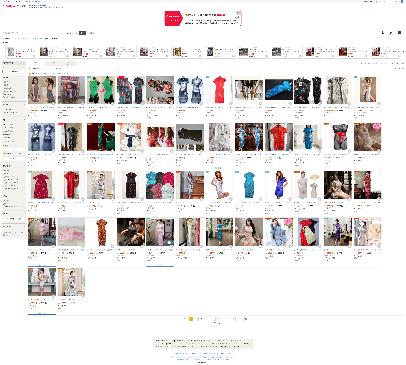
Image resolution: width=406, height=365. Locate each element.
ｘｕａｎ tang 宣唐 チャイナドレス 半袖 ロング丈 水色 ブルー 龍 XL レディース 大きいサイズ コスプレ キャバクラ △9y (249, 203)
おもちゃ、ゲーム (211, 341)
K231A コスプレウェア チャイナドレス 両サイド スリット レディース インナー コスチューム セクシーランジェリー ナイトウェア (42, 107)
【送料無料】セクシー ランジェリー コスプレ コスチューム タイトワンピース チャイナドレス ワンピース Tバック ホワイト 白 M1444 (367, 154)
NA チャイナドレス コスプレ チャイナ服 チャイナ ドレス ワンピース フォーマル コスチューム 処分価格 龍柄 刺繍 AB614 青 (279, 203)
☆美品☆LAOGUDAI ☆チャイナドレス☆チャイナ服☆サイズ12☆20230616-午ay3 (279, 154)
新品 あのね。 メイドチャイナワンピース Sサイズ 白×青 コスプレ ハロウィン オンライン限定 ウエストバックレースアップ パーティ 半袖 (131, 154)
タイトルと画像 (71, 68)
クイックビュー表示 (79, 68)
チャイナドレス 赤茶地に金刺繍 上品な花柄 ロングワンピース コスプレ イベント (101, 250)
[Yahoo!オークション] (15, 5)
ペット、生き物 (243, 344)
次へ (402, 52)
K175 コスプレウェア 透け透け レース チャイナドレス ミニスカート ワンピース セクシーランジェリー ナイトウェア (249, 250)
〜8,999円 (8, 131)
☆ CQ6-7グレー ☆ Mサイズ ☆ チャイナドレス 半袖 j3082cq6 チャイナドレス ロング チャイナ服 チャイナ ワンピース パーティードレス (71, 300)
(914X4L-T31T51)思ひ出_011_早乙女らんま (99, 107)
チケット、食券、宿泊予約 (178, 346)
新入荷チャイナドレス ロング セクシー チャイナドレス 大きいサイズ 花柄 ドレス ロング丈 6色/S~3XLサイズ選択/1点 (338, 250)
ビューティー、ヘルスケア (209, 344)
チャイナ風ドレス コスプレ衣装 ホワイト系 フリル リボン (219, 154)
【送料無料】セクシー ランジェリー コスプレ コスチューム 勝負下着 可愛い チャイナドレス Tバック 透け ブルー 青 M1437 (279, 250)
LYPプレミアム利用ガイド (217, 357)
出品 (399, 34)
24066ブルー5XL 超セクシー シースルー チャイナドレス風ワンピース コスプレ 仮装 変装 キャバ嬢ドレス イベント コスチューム (308, 154)
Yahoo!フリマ (196, 354)
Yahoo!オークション (182, 354)
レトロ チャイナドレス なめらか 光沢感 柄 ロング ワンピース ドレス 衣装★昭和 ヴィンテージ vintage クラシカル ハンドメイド (131, 107)
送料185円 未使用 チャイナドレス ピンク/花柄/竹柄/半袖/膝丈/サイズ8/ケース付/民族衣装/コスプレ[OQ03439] (71, 250)
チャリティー (230, 346)
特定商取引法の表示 (182, 359)
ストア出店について (196, 359)
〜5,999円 (8, 128)
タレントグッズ (199, 346)
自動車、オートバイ (173, 344)
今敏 (398, 1)
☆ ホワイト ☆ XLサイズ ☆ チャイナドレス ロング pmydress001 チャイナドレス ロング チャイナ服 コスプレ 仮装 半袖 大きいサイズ (42, 300)
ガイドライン (231, 357)
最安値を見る (219, 168)
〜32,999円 (8, 138)
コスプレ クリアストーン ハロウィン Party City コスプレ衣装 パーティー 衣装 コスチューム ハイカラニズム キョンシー (71, 107)
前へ (3, 52)
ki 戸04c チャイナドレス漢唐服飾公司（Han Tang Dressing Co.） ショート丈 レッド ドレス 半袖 (42, 203)
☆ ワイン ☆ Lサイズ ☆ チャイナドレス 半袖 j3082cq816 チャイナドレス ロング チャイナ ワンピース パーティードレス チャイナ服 (367, 203)
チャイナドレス (45, 38)
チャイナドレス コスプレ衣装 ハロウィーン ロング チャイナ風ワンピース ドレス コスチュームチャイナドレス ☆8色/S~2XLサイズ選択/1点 (249, 154)
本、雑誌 (193, 341)
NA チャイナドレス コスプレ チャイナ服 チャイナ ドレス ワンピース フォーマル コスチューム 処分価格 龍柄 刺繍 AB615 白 (219, 203)
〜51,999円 (8, 141)
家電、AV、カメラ (180, 341)
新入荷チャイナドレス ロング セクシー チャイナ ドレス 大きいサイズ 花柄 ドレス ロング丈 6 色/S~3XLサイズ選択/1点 (219, 250)
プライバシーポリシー (177, 357)
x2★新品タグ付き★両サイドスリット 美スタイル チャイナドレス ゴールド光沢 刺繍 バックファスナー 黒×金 (190, 154)
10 (239, 319)
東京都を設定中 (45, 73)
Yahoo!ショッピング (211, 354)
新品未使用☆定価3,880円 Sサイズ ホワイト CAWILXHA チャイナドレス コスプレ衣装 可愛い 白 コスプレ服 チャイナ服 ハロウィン (367, 250)
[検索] (402, 1)
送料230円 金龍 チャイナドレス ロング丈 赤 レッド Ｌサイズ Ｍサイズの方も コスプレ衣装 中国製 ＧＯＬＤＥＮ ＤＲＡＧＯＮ (71, 203)
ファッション (184, 344)
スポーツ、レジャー (160, 344)
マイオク (383, 34)
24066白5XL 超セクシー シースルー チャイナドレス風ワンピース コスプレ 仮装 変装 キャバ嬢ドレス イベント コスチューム (42, 154)
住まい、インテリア (231, 344)
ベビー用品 (191, 346)
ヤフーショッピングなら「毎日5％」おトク (51, 7)
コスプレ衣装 (34, 38)
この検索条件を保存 (14, 71)
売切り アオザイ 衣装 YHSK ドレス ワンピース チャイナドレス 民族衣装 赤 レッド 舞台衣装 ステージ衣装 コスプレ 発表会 (219, 107)
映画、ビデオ (201, 341)
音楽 (188, 341)
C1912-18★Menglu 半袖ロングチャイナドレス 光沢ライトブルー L (279, 107)
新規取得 (43, 5)
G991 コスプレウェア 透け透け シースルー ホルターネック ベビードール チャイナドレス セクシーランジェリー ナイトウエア (131, 250)
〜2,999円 (8, 124)
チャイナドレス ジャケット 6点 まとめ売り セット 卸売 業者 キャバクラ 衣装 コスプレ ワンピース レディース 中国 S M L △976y (160, 203)
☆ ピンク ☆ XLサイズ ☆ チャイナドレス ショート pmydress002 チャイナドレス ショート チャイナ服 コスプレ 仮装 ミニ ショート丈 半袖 (42, 250)
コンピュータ (170, 341)
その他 (237, 346)
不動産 (223, 346)
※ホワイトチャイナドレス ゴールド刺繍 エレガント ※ (190, 250)
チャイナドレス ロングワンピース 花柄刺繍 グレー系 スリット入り (338, 107)
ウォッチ (391, 34)
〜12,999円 (8, 134)
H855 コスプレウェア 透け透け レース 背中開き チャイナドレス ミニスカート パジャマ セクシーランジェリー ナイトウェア (338, 203)
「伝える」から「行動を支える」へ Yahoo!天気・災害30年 (22, 2)
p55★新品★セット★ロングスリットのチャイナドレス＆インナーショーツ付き (160, 107)
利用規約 (204, 357)
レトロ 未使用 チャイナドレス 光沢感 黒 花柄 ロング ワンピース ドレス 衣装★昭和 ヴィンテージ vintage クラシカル (308, 107)
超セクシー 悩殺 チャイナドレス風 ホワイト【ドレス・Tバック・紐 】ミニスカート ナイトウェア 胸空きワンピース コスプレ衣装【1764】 (367, 107)
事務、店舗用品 (158, 346)
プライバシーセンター (193, 357)
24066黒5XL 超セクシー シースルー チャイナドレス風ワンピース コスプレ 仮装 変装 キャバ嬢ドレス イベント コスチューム (190, 107)
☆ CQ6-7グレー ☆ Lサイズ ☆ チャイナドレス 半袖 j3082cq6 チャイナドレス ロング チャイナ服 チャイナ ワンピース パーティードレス (101, 203)
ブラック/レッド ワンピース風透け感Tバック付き (338, 154)
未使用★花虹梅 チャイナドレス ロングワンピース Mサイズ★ (131, 203)
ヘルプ (376, 1)
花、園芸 (167, 346)
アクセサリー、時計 (194, 344)
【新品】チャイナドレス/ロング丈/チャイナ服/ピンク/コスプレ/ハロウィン (160, 250)
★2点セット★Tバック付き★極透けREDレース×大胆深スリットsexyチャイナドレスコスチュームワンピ (160, 154)
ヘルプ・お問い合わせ (223, 359)
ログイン (32, 7)
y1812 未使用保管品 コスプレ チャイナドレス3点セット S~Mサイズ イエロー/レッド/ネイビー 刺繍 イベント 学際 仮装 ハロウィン (308, 250)
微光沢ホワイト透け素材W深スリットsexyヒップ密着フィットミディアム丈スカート (249, 107)
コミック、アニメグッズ (21, 38)
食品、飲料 (221, 344)
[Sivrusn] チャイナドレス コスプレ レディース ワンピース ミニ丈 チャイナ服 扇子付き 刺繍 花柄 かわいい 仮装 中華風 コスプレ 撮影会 (308, 203)
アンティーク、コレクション (239, 341)
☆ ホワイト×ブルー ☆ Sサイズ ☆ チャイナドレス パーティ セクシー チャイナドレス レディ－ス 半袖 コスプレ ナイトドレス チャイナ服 (190, 203)
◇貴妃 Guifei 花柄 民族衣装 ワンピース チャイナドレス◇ (71, 154)
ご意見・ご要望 (209, 359)
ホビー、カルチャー (223, 341)
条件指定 (91, 33)
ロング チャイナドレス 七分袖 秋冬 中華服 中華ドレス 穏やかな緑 (101, 154)
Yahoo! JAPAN (368, 1)
